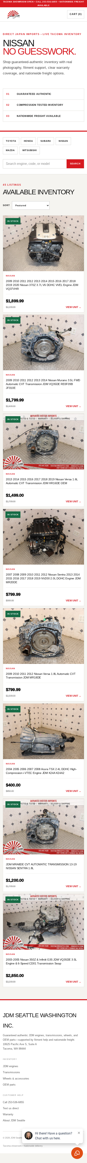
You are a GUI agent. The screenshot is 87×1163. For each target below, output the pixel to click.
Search (75, 163)
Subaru (45, 141)
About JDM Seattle (14, 1120)
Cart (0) (76, 14)
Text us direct (11, 1108)
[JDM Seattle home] (32, 14)
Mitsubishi (29, 150)
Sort (6, 205)
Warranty (8, 1114)
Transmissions (11, 1072)
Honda (28, 141)
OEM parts (9, 1084)
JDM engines (10, 1066)
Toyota (11, 141)
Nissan (63, 141)
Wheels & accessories (16, 1078)
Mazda (10, 150)
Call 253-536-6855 (13, 1102)
